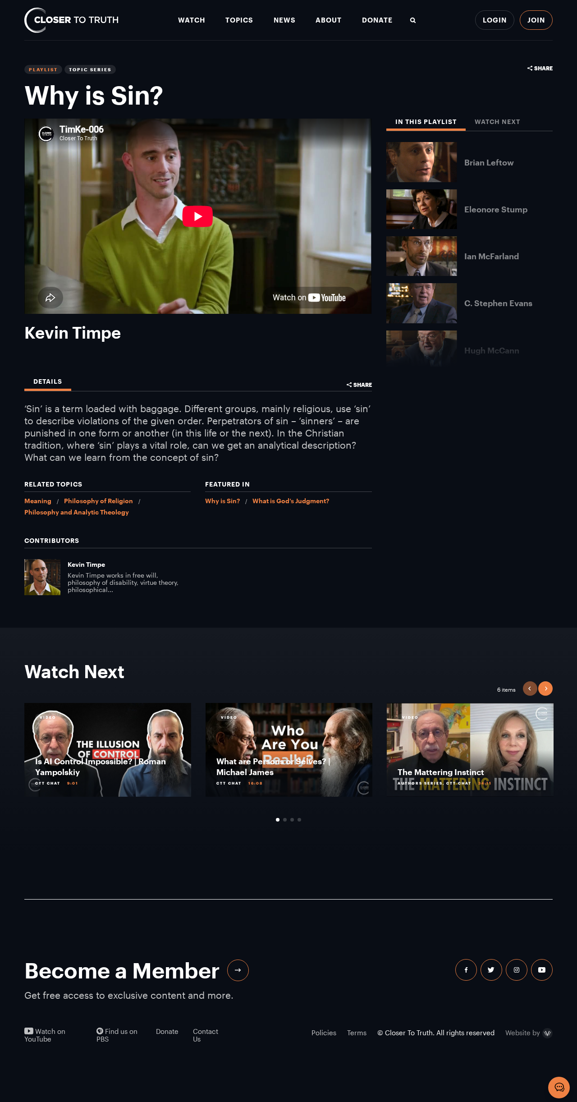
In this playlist (426, 122)
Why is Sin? (222, 501)
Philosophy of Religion (98, 501)
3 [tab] (292, 820)
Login (495, 20)
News (285, 20)
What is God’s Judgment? (290, 501)
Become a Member (122, 970)
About (329, 20)
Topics (239, 20)
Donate (377, 20)
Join (536, 20)
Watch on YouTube (44, 1035)
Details (47, 381)
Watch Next (497, 122)
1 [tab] (277, 820)
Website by (522, 1033)
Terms (356, 1033)
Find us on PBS (116, 1035)
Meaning (37, 501)
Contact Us (205, 1035)
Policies (323, 1033)
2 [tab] (285, 820)
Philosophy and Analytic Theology (76, 512)
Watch (191, 20)
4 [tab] (299, 820)
